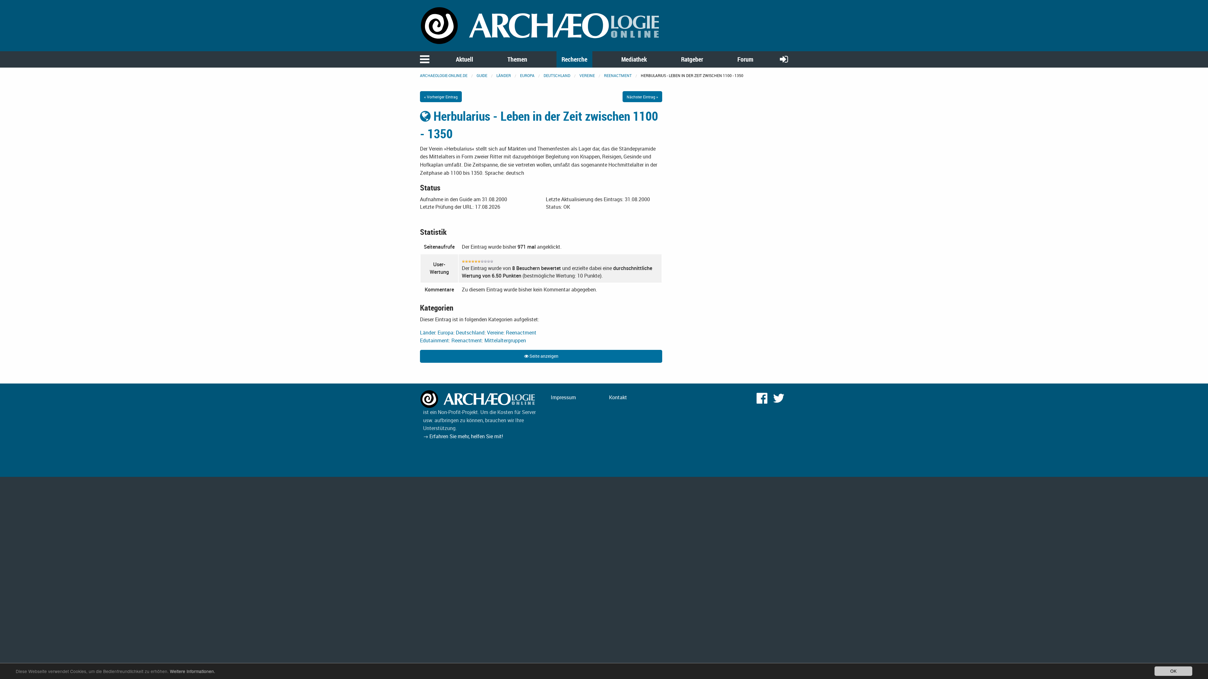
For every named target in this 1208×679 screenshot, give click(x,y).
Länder (503, 75)
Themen (517, 59)
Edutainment (434, 340)
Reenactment (618, 75)
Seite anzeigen (543, 356)
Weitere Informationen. (192, 671)
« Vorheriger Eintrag (441, 96)
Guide (482, 75)
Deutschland (557, 75)
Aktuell (464, 59)
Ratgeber (692, 59)
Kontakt (618, 397)
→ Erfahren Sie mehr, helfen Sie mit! (463, 436)
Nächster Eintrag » (642, 96)
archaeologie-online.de (443, 75)
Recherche (574, 59)
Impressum (563, 397)
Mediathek (634, 59)
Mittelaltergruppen (505, 340)
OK (1173, 671)
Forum (745, 59)
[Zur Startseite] (541, 25)
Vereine (587, 75)
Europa (527, 75)
